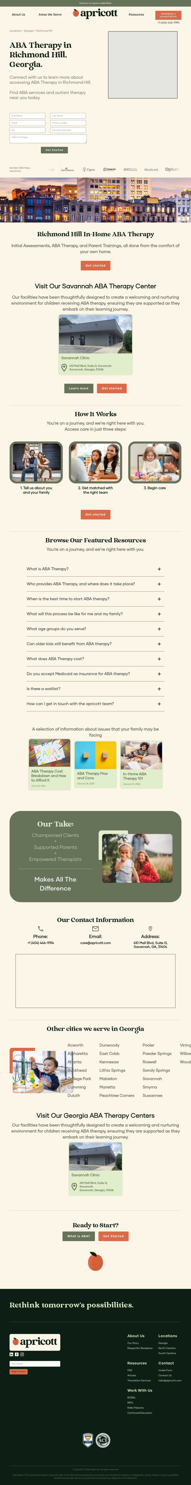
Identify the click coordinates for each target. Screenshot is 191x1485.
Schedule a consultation (168, 15)
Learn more (79, 388)
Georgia (163, 1343)
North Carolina (166, 1348)
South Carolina (167, 1353)
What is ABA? (78, 1236)
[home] (95, 13)
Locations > (16, 31)
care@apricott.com (95, 943)
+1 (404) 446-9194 (168, 22)
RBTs (130, 1403)
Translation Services (139, 1380)
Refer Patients (135, 1408)
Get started (96, 265)
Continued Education (139, 1413)
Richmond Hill (44, 31)
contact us (165, 1375)
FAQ (129, 1370)
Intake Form (165, 1370)
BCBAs (131, 1397)
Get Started (113, 1236)
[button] (18, 14)
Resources (136, 14)
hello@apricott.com (169, 1380)
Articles (131, 1375)
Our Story (133, 1343)
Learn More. (106, 3)
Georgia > (29, 31)
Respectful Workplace (140, 1348)
